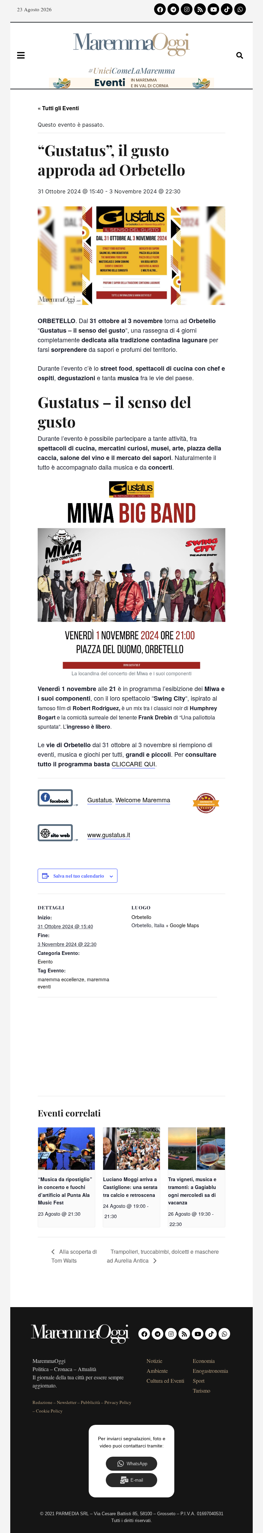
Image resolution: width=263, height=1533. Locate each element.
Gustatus (99, 799)
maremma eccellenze (61, 979)
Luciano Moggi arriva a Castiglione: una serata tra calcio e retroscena (130, 1187)
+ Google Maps (182, 925)
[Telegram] (173, 9)
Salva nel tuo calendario (78, 876)
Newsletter (66, 1402)
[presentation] (66, 1148)
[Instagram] (186, 9)
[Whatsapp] (240, 9)
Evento (45, 961)
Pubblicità (90, 1402)
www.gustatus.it (108, 834)
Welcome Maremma (142, 799)
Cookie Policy (49, 1411)
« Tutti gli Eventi (58, 108)
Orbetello (141, 917)
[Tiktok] (227, 9)
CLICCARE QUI (133, 763)
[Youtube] (213, 9)
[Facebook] (160, 9)
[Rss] (200, 9)
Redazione (42, 1402)
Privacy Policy (118, 1402)
